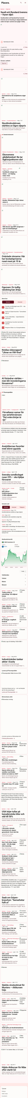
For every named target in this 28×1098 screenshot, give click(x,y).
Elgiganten (9, 1010)
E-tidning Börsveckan (7, 738)
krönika (3, 375)
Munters (9, 982)
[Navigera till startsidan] (5, 3)
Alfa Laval (9, 952)
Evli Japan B (10, 825)
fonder (8, 409)
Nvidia (8, 347)
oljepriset (8, 9)
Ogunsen (11, 284)
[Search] (21, 2)
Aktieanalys (4, 284)
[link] (14, 90)
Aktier (8, 94)
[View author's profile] (25, 41)
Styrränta (10, 168)
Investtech (4, 1096)
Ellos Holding (10, 756)
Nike (8, 1036)
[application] (14, 558)
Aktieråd (9, 443)
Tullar (8, 809)
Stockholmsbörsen (11, 120)
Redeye (4, 1091)
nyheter (2, 9)
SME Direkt (5, 1093)
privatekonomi (10, 152)
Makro (16, 152)
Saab (8, 895)
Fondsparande (15, 409)
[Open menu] (25, 2)
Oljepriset (9, 868)
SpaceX (9, 768)
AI (7, 375)
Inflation (10, 225)
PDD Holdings (10, 925)
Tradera (9, 590)
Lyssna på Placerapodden (8, 692)
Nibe (8, 1064)
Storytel (9, 630)
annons (3, 825)
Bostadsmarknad (18, 252)
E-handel (9, 782)
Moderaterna (10, 616)
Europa (9, 604)
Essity (8, 656)
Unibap (8, 472)
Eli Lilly (8, 840)
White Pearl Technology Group (14, 938)
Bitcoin (8, 743)
